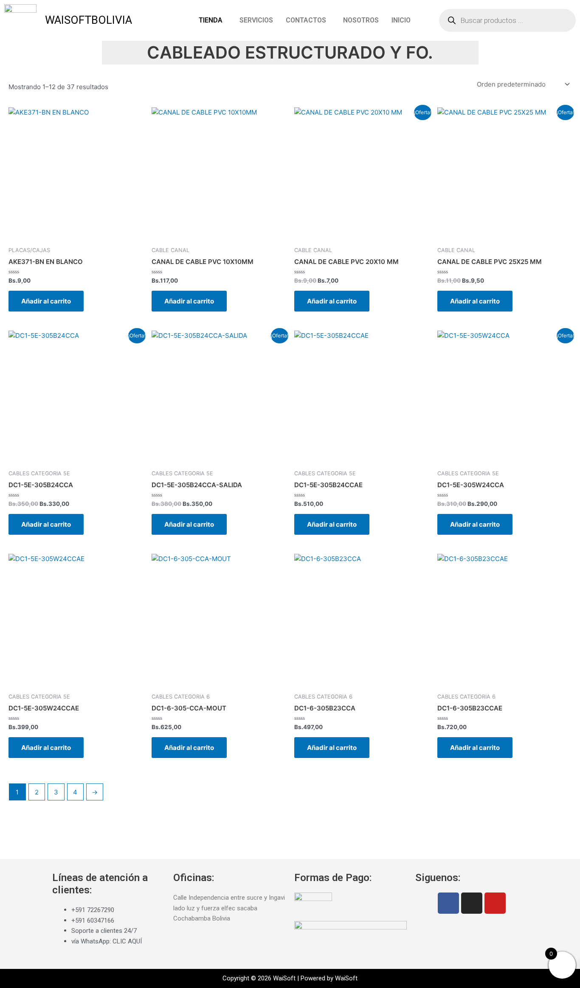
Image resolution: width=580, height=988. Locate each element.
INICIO (401, 20)
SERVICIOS (256, 20)
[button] (212, 20)
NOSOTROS (361, 20)
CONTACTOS (306, 20)
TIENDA (210, 20)
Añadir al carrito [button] (46, 301)
